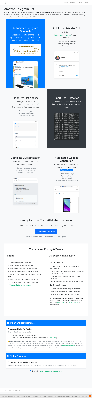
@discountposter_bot (62, 35)
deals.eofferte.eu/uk (69, 346)
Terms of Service (73, 302)
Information (84, 396)
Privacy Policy (61, 302)
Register (72, 2)
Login (86, 2)
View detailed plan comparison (20, 285)
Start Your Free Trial (46, 231)
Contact (80, 2)
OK (90, 396)
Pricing (66, 2)
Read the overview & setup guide (51, 371)
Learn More (52, 338)
